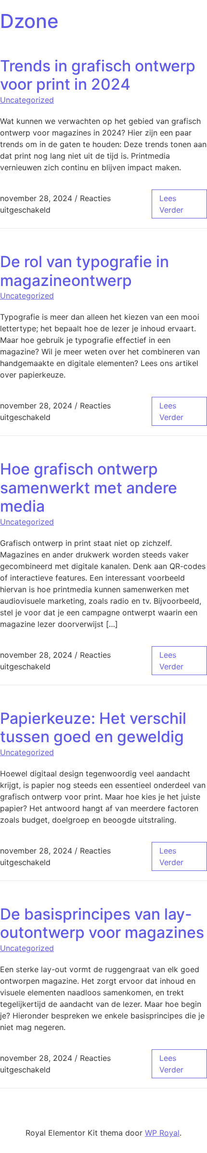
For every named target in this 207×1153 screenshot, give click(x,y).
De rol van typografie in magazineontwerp (84, 270)
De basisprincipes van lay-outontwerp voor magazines (102, 923)
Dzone (29, 21)
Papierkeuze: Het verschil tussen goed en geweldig (93, 727)
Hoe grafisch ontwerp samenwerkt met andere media (88, 487)
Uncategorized (27, 100)
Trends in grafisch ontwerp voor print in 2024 (97, 75)
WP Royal (162, 1133)
